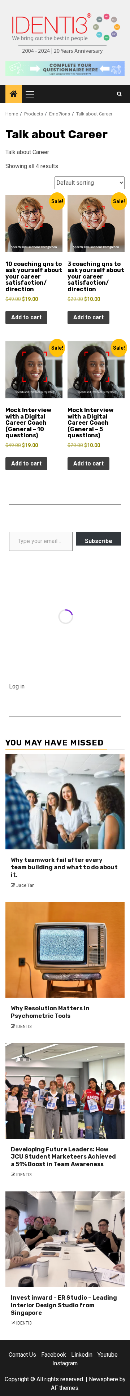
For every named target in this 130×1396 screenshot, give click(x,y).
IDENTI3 (24, 1026)
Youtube (108, 1354)
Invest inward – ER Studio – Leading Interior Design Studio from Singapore (64, 1305)
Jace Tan (25, 885)
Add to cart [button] (26, 317)
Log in (17, 686)
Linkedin (81, 1354)
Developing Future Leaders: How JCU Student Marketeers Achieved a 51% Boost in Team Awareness (63, 1157)
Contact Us (22, 1354)
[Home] (14, 94)
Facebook (53, 1354)
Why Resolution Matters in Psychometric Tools (50, 1012)
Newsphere (103, 1379)
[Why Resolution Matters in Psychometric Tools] (65, 950)
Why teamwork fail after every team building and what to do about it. (64, 868)
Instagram (65, 1363)
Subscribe (98, 541)
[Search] (119, 94)
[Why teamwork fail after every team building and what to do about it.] (65, 801)
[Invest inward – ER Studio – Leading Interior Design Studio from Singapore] (65, 1239)
